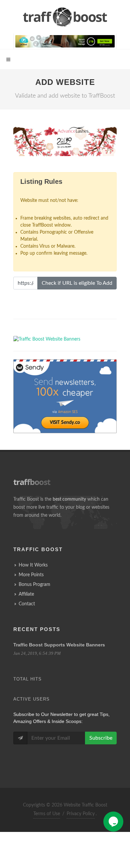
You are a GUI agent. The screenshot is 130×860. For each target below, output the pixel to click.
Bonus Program (34, 584)
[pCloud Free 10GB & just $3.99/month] (65, 41)
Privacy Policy (81, 814)
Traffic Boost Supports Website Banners (59, 644)
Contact (27, 604)
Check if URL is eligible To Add (77, 283)
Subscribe (100, 738)
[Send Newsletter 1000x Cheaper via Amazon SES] (65, 396)
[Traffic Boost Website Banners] (65, 143)
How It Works (33, 565)
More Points (31, 575)
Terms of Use (46, 814)
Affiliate (26, 594)
